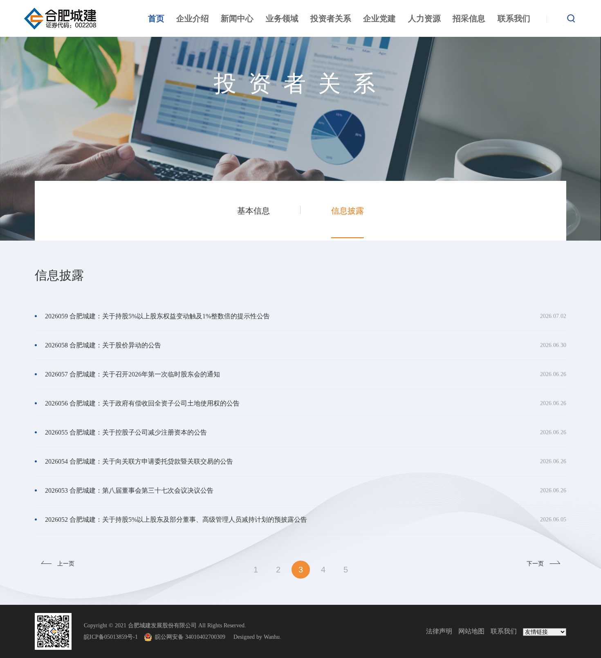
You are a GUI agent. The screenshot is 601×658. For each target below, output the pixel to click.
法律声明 (439, 631)
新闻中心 (237, 18)
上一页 (65, 564)
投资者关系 (330, 18)
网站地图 (471, 631)
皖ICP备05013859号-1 (111, 637)
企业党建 (379, 18)
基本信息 (253, 210)
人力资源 (424, 18)
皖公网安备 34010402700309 (193, 637)
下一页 (535, 564)
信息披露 (347, 210)
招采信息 (469, 18)
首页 (156, 18)
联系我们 (514, 18)
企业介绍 (192, 18)
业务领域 (282, 18)
